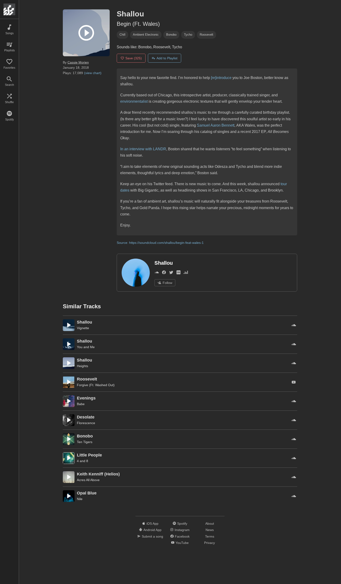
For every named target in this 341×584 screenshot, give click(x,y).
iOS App (152, 523)
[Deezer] (186, 273)
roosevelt (206, 34)
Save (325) (133, 58)
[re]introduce (221, 78)
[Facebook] (164, 273)
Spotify (182, 523)
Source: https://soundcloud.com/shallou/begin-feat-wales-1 (160, 243)
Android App (152, 530)
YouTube (182, 543)
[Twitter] (171, 273)
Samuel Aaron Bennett (215, 125)
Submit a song (152, 536)
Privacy (209, 543)
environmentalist (134, 101)
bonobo (171, 34)
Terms (209, 536)
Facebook (182, 536)
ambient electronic (146, 34)
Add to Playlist (167, 58)
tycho (188, 34)
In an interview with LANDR (143, 149)
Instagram (182, 530)
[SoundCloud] (156, 273)
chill (122, 34)
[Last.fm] (178, 273)
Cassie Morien (78, 62)
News (210, 530)
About (209, 523)
